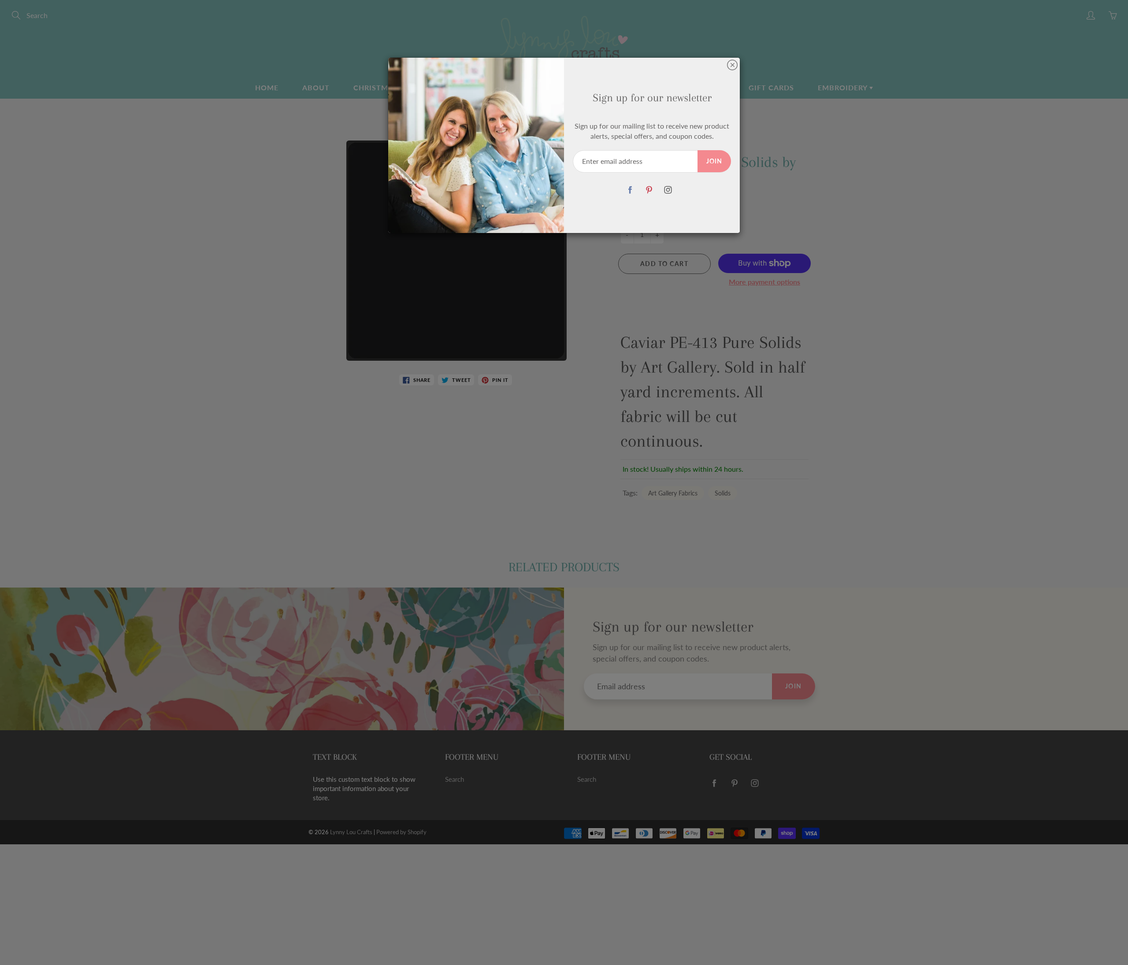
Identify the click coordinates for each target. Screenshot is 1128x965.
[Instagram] (667, 190)
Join (714, 161)
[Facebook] (630, 190)
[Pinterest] (649, 190)
